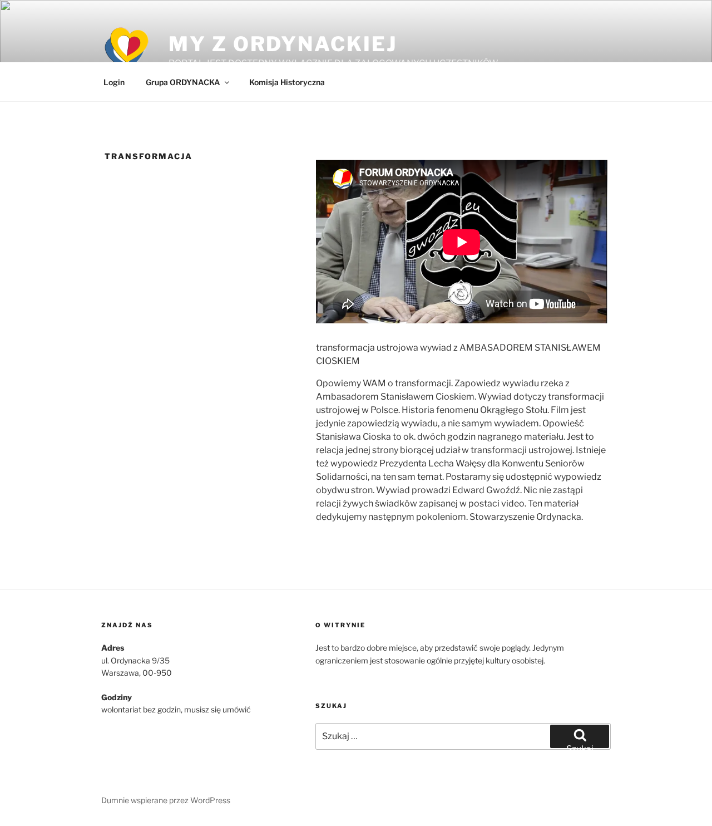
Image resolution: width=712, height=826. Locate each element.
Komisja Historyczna (287, 82)
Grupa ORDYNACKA (183, 82)
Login (114, 82)
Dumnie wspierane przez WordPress (165, 800)
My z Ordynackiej (283, 44)
